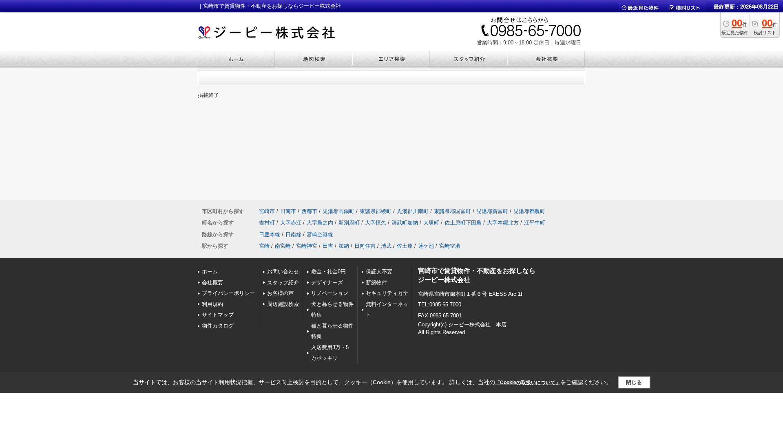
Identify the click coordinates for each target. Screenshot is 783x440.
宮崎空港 (449, 246)
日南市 (288, 211)
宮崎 (264, 246)
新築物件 (376, 282)
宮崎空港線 (320, 234)
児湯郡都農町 (529, 211)
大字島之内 (320, 223)
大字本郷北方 (503, 223)
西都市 (309, 211)
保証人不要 (379, 271)
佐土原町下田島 (463, 223)
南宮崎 (283, 246)
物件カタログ (218, 326)
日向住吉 (365, 246)
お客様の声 (280, 293)
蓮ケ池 (426, 246)
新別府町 (349, 223)
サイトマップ (218, 315)
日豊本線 (269, 234)
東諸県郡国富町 (452, 211)
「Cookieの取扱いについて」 (527, 382)
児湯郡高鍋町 (338, 211)
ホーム (210, 271)
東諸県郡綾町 (376, 211)
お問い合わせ (283, 271)
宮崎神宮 (306, 246)
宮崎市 (267, 211)
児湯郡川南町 (413, 211)
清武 (386, 246)
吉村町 (267, 223)
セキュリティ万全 (387, 293)
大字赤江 (290, 223)
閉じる (634, 382)
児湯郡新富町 (492, 211)
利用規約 (212, 304)
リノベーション (329, 293)
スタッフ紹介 (283, 282)
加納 (343, 246)
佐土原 (405, 246)
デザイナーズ (327, 282)
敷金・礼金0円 (328, 271)
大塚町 (431, 223)
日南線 (293, 234)
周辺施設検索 (283, 304)
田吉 (328, 246)
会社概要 (212, 282)
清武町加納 (405, 223)
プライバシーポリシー (228, 293)
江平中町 (534, 223)
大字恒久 (375, 223)
